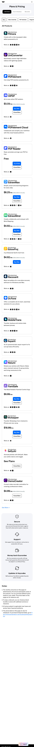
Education (27, 11)
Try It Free (17, 163)
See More (5, 507)
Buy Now (16, 108)
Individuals (7, 11)
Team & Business (17, 11)
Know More (17, 112)
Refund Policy (21, 561)
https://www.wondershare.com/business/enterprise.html (17, 614)
